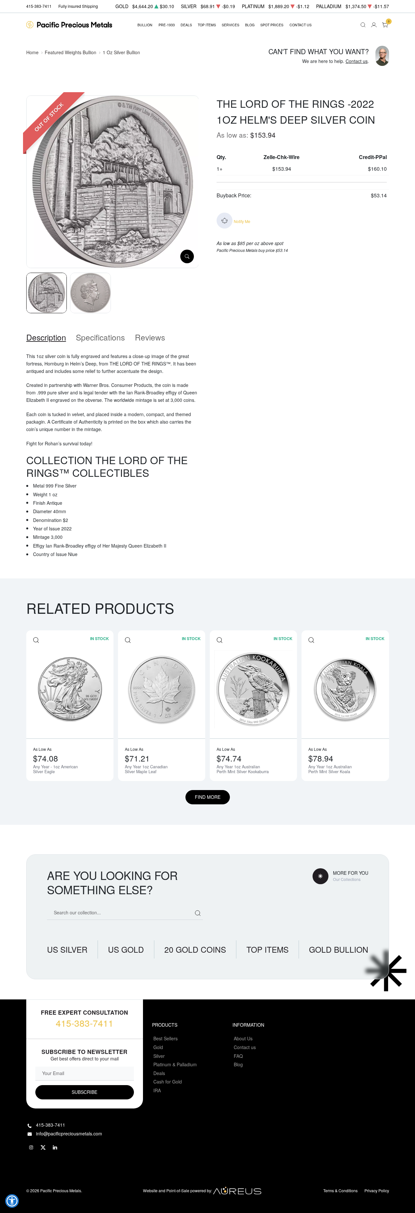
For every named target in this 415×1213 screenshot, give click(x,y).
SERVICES (230, 24)
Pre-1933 (167, 24)
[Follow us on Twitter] (43, 1147)
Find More (207, 797)
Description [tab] (46, 337)
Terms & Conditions (340, 1190)
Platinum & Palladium (175, 1064)
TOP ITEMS (207, 24)
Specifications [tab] (100, 337)
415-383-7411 (84, 1022)
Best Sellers (165, 1038)
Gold (158, 1047)
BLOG (250, 24)
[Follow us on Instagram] (31, 1147)
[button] (12, 1201)
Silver (159, 1056)
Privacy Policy (376, 1190)
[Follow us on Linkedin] (55, 1147)
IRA (157, 1090)
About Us (243, 1038)
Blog (238, 1064)
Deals (159, 1073)
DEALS (186, 24)
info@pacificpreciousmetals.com (69, 1133)
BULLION (144, 24)
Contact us (357, 61)
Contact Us (301, 24)
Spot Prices (271, 24)
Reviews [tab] (150, 337)
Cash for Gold (167, 1081)
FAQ (238, 1056)
